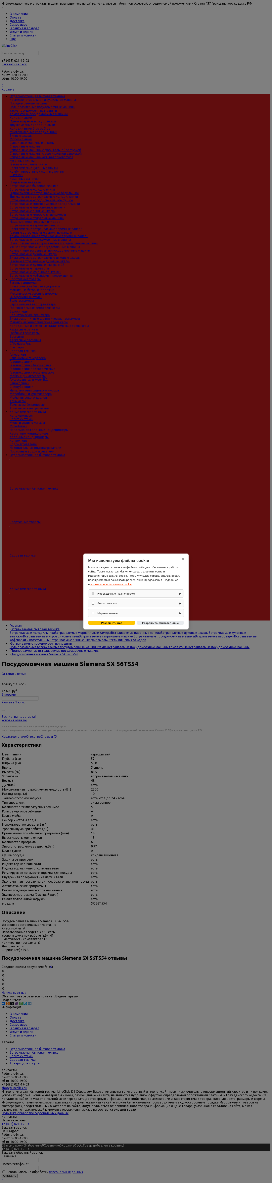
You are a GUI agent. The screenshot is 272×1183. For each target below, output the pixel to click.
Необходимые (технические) (116, 593)
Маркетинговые (107, 613)
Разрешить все (111, 622)
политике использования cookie (111, 584)
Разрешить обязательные (160, 622)
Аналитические (107, 603)
